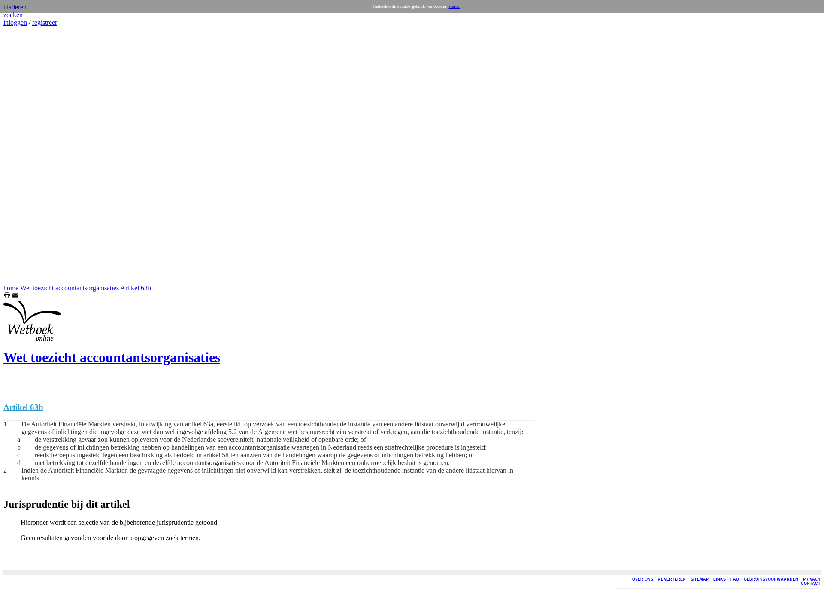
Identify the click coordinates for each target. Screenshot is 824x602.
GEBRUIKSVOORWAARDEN (771, 579)
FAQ (734, 579)
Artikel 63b (135, 288)
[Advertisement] (29, 155)
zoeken (13, 14)
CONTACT (811, 583)
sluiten (454, 6)
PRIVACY (812, 579)
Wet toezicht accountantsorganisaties (69, 288)
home (10, 288)
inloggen (15, 22)
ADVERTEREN (672, 579)
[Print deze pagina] (6, 296)
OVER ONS (642, 579)
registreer (44, 22)
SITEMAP (700, 579)
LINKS (719, 579)
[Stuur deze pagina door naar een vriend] (15, 296)
